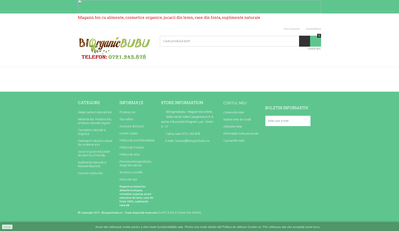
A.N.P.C (163, 212)
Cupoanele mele (233, 140)
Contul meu (235, 103)
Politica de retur (129, 154)
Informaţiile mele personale (241, 133)
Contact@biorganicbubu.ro (191, 140)
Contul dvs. (314, 48)
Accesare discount (131, 126)
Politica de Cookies (131, 147)
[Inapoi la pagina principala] (79, 75)
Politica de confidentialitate (137, 140)
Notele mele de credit (237, 119)
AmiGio (196, 212)
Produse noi (127, 112)
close (7, 227)
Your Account (292, 28)
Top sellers (126, 119)
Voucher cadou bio (90, 173)
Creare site (184, 212)
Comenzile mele (233, 112)
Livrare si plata (128, 133)
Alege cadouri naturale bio (95, 112)
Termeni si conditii (131, 172)
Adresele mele (232, 126)
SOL (172, 212)
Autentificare (313, 28)
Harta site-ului (128, 179)
